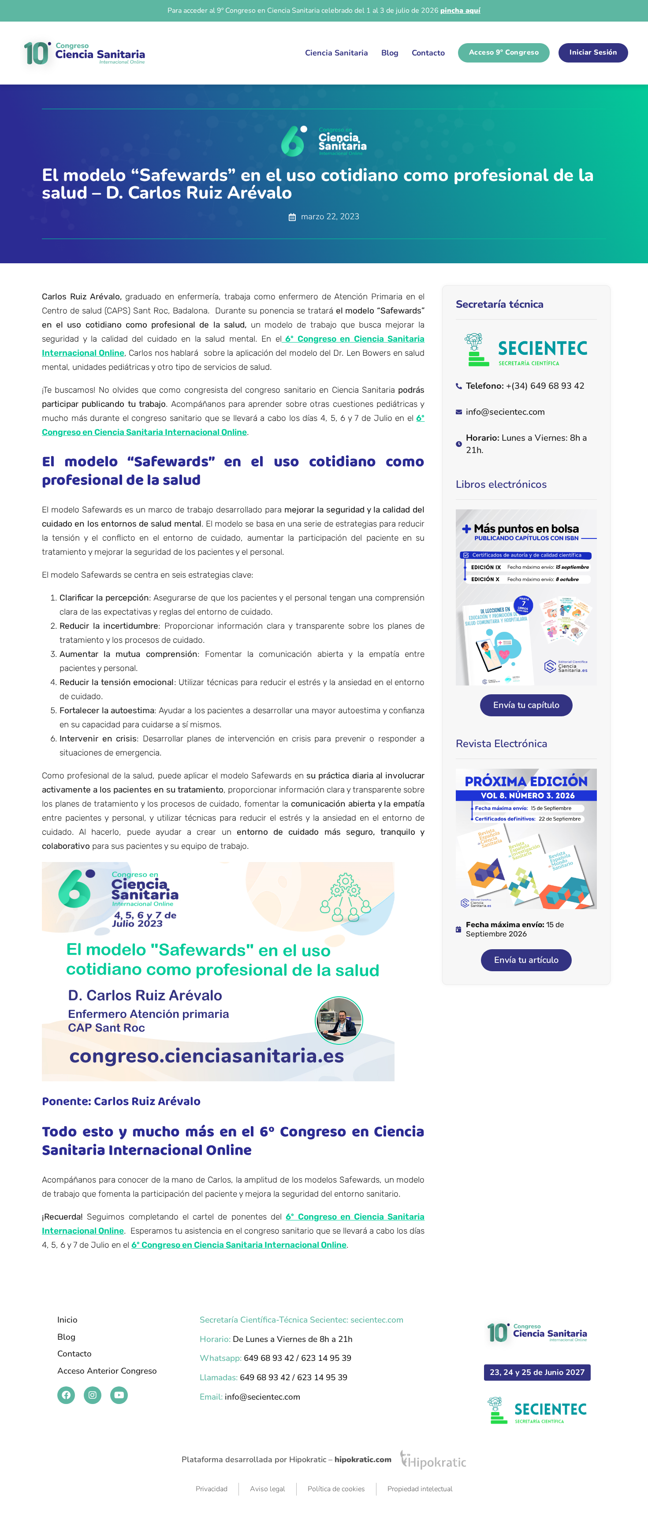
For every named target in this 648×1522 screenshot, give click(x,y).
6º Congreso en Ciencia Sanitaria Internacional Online (238, 1245)
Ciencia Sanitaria (336, 53)
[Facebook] (66, 1395)
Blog (389, 53)
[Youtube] (119, 1395)
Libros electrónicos (501, 484)
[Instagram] (92, 1395)
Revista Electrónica (501, 744)
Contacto (428, 53)
